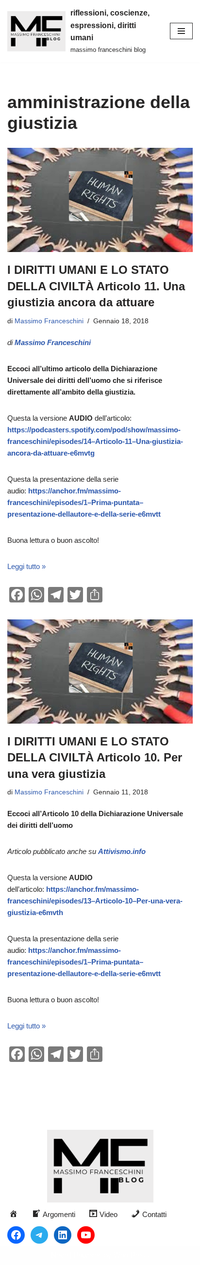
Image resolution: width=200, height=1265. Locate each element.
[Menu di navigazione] (181, 31)
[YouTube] (86, 1235)
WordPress (132, 1255)
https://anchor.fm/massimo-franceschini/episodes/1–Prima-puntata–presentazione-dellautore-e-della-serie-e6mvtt (84, 502)
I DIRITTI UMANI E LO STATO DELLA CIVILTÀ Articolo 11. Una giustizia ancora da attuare (96, 286)
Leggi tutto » (26, 566)
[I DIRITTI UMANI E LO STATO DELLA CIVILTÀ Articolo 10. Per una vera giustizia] (100, 671)
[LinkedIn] (62, 1235)
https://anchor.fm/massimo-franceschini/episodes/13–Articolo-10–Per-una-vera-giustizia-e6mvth (95, 901)
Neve (59, 1255)
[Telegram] (39, 1235)
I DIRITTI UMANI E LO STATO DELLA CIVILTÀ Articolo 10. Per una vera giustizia (94, 757)
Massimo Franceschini (49, 321)
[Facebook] (16, 1235)
